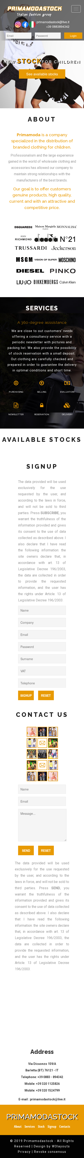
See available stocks (42, 73)
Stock (41, 1126)
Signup (52, 1126)
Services (30, 1126)
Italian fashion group (34, 15)
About (18, 1126)
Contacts (64, 1126)
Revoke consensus (50, 1151)
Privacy (24, 1151)
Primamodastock (42, 1116)
